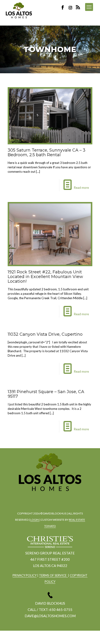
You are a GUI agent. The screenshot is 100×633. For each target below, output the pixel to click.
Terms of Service (53, 575)
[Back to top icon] (90, 623)
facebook (36, 498)
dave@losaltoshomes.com (50, 616)
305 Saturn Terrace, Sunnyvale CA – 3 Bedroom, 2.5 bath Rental (46, 152)
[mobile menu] (89, 7)
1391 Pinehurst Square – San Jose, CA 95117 (46, 394)
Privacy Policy (25, 575)
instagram (71, 7)
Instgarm (49, 498)
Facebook (64, 7)
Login (34, 519)
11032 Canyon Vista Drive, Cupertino (45, 334)
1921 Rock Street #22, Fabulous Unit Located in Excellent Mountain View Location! (45, 276)
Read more (81, 187)
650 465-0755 (60, 609)
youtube (62, 498)
